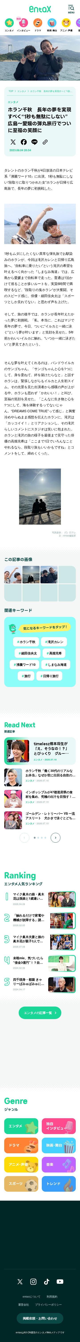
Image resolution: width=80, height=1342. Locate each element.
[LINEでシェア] (34, 142)
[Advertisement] (40, 700)
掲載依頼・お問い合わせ (40, 1318)
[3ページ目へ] (42, 838)
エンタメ (13, 102)
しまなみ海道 (56, 664)
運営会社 (23, 1304)
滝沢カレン (54, 641)
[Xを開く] (20, 1281)
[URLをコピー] (45, 142)
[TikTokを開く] (46, 1281)
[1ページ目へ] (35, 838)
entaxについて (31, 1296)
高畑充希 (54, 653)
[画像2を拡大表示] (31, 574)
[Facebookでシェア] (23, 142)
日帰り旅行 (49, 676)
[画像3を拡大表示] (49, 574)
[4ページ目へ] (45, 838)
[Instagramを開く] (33, 1281)
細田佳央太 (27, 653)
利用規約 (52, 1296)
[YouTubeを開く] (60, 1281)
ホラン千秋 (26, 641)
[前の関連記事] (24, 838)
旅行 (26, 676)
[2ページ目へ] (38, 838)
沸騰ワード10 (24, 664)
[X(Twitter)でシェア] (13, 142)
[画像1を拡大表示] (12, 574)
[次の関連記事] (55, 838)
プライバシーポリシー (48, 1304)
